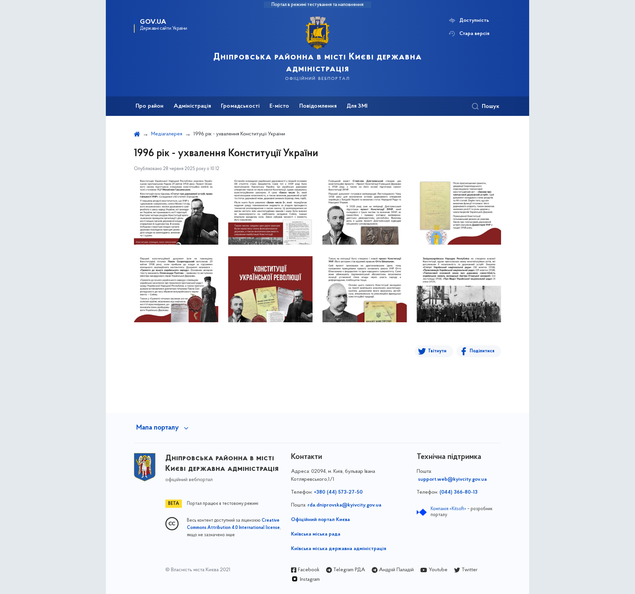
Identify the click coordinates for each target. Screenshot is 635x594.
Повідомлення (318, 106)
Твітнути (437, 351)
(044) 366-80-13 (459, 492)
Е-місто (279, 106)
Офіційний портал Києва (320, 519)
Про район (150, 106)
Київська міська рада (315, 534)
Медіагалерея (166, 134)
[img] (176, 212)
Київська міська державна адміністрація (338, 548)
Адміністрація (192, 106)
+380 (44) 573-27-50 (338, 492)
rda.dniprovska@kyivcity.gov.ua (344, 505)
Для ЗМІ (357, 106)
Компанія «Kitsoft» (448, 509)
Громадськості (240, 106)
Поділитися (482, 351)
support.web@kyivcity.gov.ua (452, 479)
